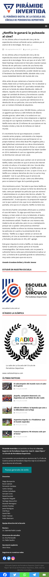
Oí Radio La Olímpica (13, 313)
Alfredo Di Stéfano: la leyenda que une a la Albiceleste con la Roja (30, 409)
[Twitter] (9, 558)
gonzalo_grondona (31, 49)
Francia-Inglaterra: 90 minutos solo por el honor (30, 432)
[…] (31, 45)
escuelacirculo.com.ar (11, 308)
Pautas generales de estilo (17, 470)
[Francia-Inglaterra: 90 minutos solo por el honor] (7, 436)
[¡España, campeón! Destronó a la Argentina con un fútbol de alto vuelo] (7, 400)
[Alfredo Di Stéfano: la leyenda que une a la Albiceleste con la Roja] (7, 412)
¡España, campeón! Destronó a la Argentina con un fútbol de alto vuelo (29, 397)
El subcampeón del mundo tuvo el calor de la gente (30, 385)
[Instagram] (13, 558)
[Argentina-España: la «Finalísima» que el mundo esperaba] (7, 424)
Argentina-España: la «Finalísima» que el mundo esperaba (29, 420)
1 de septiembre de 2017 (13, 49)
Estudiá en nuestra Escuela (16, 269)
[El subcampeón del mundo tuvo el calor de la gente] (7, 388)
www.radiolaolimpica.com (12, 373)
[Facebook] (4, 558)
